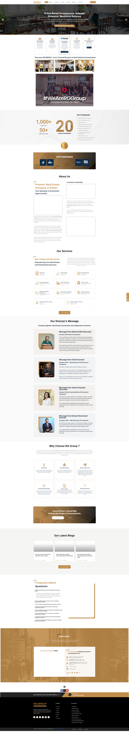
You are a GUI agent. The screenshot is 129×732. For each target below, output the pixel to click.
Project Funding (63, 272)
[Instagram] (70, 673)
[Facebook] (68, 673)
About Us (50, 2)
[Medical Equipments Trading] (37, 302)
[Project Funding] (58, 273)
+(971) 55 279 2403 (58, 517)
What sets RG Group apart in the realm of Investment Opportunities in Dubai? (47, 614)
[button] (3, 19)
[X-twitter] (43, 717)
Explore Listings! (64, 51)
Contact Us (80, 2)
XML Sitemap (86, 729)
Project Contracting (64, 282)
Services (62, 2)
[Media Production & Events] (68, 302)
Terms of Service (80, 729)
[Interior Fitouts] (78, 283)
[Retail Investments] (78, 292)
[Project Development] (37, 283)
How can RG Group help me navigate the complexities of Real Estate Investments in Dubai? (48, 611)
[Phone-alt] (127, 297)
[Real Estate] (37, 273)
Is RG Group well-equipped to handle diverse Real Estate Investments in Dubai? (47, 617)
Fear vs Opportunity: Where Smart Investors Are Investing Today (84, 556)
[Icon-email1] (127, 294)
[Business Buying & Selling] (58, 292)
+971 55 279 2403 (78, 695)
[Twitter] (75, 673)
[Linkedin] (72, 673)
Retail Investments (85, 291)
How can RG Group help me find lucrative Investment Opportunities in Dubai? (47, 601)
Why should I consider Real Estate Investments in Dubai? (48, 604)
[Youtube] (77, 673)
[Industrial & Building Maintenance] (37, 292)
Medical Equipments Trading (46, 301)
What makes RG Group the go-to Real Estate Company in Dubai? (47, 591)
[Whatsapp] (79, 673)
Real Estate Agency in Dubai (58, 728)
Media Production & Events (77, 301)
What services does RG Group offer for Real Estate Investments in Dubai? (46, 607)
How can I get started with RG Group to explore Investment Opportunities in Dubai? (48, 620)
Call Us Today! (75, 693)
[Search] (88, 2)
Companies (56, 2)
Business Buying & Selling (65, 291)
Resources (74, 2)
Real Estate (42, 272)
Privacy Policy (74, 729)
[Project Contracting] (58, 283)
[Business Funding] (78, 273)
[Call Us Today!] (70, 694)
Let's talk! (93, 2)
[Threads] (49, 717)
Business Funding (85, 272)
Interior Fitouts (84, 282)
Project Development (44, 282)
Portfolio (68, 2)
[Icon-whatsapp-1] (127, 299)
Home (46, 2)
